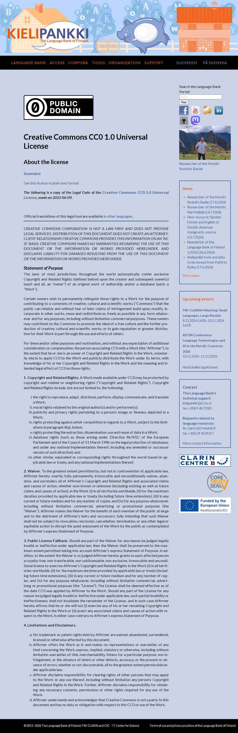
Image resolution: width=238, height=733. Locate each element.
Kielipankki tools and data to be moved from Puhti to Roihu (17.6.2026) (207, 262)
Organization (125, 62)
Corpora (78, 62)
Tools (98, 62)
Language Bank (28, 62)
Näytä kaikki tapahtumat (200, 367)
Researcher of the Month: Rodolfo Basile (199, 166)
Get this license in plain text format (51, 183)
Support (154, 62)
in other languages (117, 216)
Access (57, 62)
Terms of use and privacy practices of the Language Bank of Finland (192, 725)
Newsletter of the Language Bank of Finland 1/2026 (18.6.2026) (206, 247)
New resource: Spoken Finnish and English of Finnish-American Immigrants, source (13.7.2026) (204, 227)
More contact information (202, 443)
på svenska (215, 62)
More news (191, 276)
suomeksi (186, 62)
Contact (190, 387)
